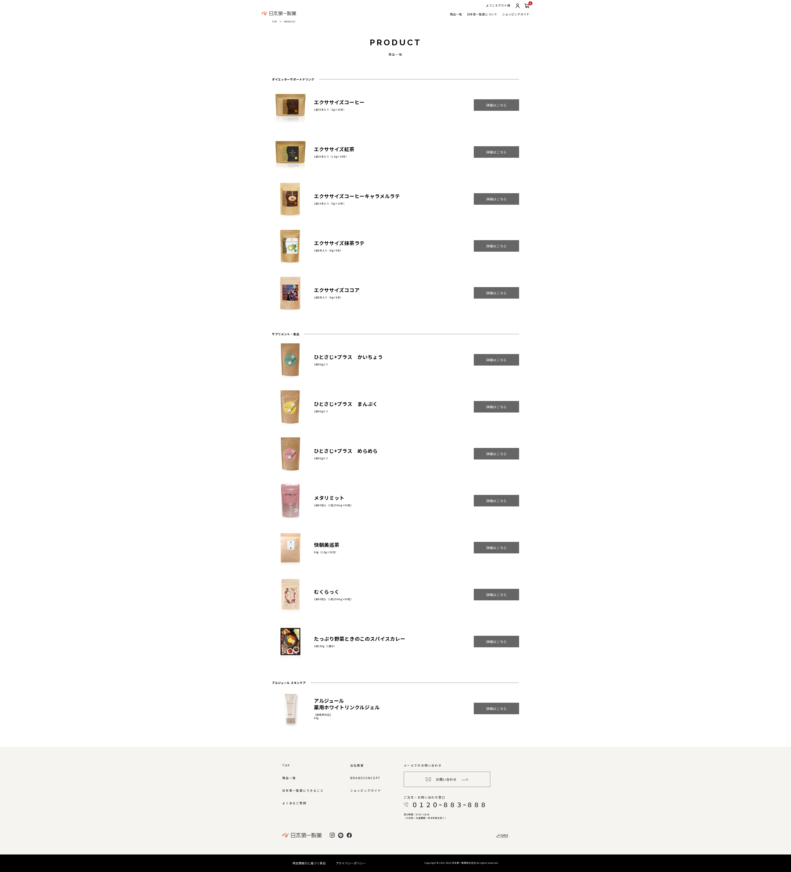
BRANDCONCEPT (365, 778)
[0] (526, 7)
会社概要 (357, 765)
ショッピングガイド (515, 14)
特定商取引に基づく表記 (309, 863)
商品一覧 (456, 14)
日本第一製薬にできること (303, 790)
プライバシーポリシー (351, 863)
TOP (274, 21)
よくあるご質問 (294, 803)
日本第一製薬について (482, 14)
